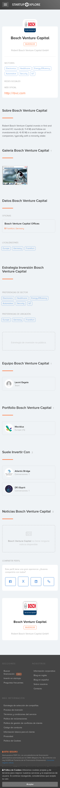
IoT (32, 74)
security (24, 74)
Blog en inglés (40, 675)
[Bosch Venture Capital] (15, 175)
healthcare (25, 68)
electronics (11, 68)
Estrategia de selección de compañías (21, 705)
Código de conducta (13, 727)
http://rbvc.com (14, 93)
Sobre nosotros (41, 684)
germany (17, 248)
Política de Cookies (12, 741)
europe (6, 248)
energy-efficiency (42, 68)
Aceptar (30, 784)
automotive (11, 74)
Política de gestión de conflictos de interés (23, 723)
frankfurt (30, 248)
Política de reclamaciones (15, 719)
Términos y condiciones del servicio (20, 714)
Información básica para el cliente (19, 732)
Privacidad (8, 736)
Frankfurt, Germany (15, 228)
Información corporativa (44, 671)
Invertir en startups (12, 678)
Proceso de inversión (13, 710)
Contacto (38, 689)
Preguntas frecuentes (13, 683)
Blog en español (41, 680)
